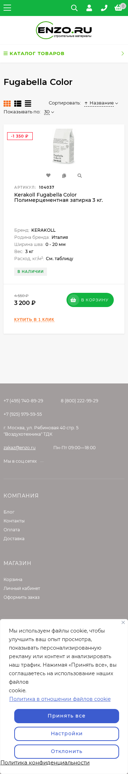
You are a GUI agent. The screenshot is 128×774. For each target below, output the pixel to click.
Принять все (67, 716)
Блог (9, 512)
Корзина (13, 579)
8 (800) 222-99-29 (79, 400)
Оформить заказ (21, 597)
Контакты (14, 520)
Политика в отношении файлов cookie (60, 699)
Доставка (14, 538)
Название (102, 103)
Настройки (67, 733)
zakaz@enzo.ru (20, 447)
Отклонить (66, 751)
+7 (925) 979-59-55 (23, 414)
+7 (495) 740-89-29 (23, 400)
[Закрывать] (123, 622)
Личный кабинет (22, 588)
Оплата (12, 529)
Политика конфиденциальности (45, 762)
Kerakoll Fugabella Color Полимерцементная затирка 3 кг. (58, 197)
